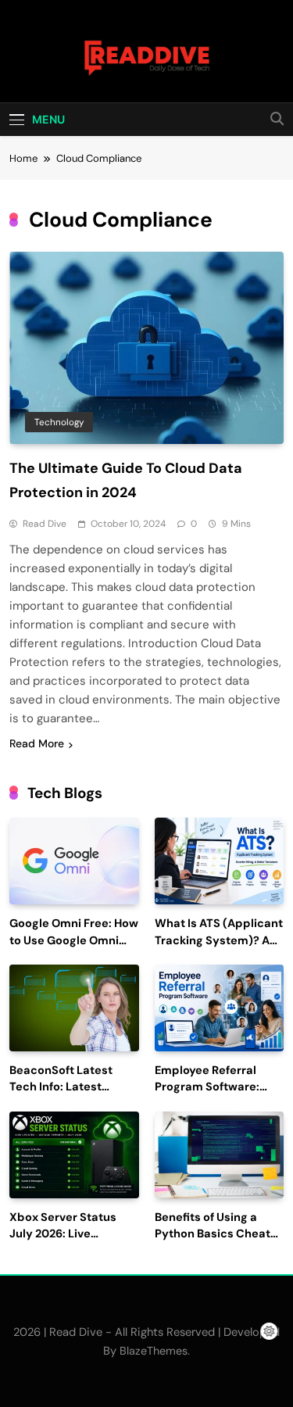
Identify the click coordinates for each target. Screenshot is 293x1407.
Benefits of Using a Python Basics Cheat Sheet (212, 1234)
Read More (36, 743)
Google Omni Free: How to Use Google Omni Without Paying (73, 940)
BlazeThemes (154, 1351)
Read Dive (44, 523)
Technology (59, 422)
